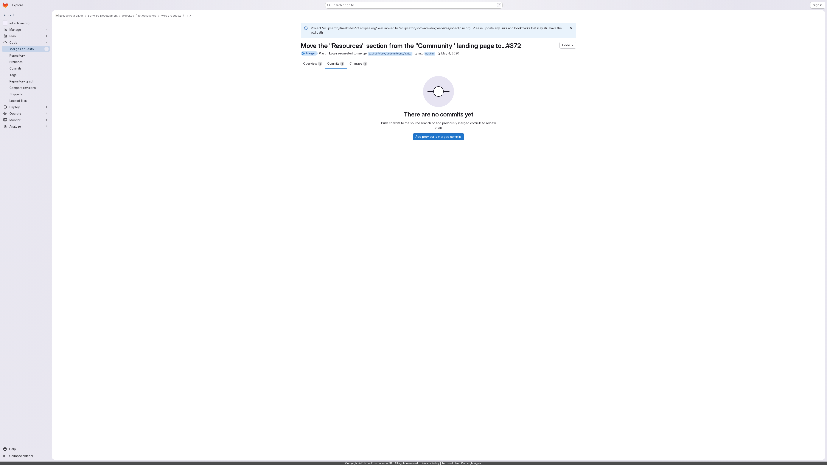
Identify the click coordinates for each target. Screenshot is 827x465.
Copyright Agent (471, 463)
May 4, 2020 (450, 53)
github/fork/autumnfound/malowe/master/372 (390, 53)
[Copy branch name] (415, 53)
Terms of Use (450, 463)
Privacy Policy (430, 463)
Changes (358, 63)
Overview (312, 63)
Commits (335, 63)
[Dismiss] (571, 28)
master (429, 53)
